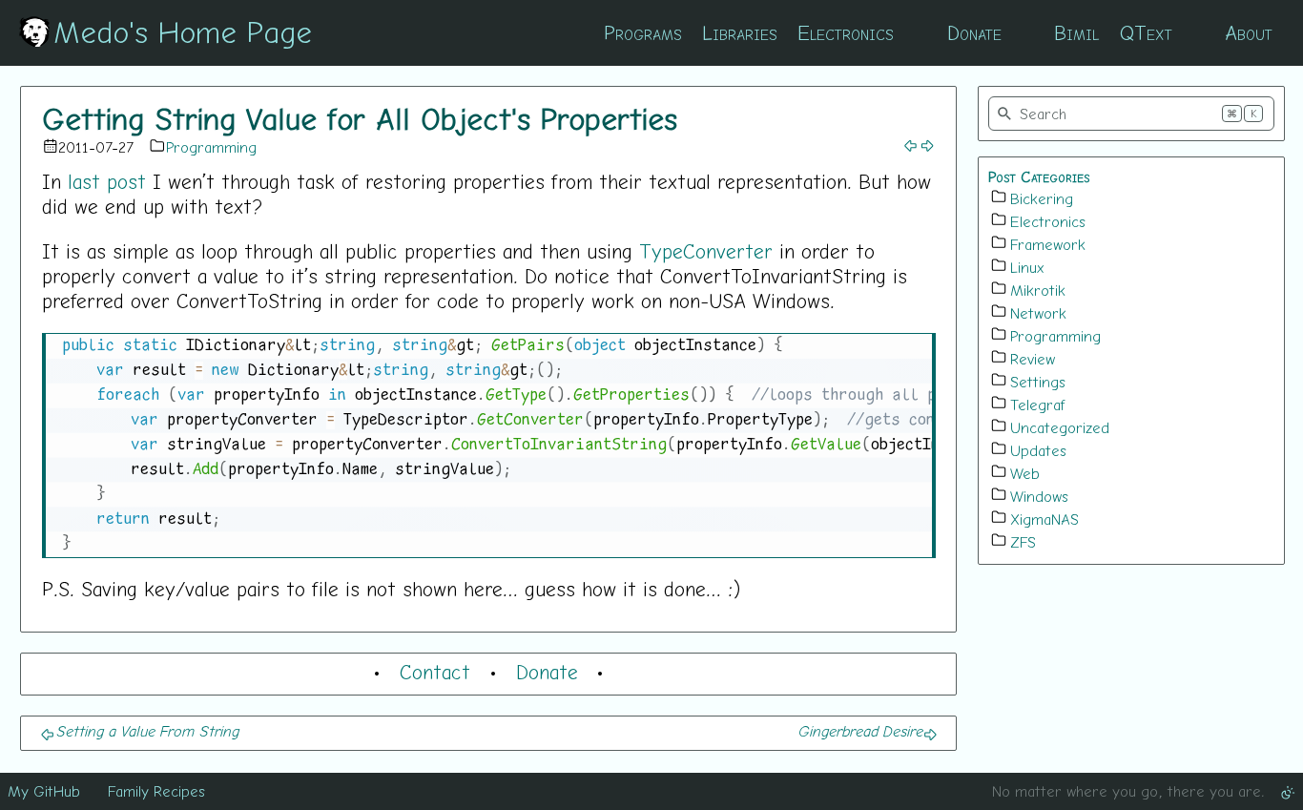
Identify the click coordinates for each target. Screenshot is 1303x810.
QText (1146, 32)
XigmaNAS (1044, 519)
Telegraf (1037, 404)
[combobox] (1131, 113)
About (1248, 32)
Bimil (1076, 32)
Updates (1038, 450)
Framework (1048, 244)
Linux (1027, 267)
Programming (211, 146)
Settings (1037, 381)
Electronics (845, 32)
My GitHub (44, 790)
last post (107, 181)
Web (1025, 473)
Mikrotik (1037, 290)
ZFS (1023, 541)
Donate (974, 32)
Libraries (739, 32)
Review (1032, 358)
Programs (643, 32)
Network (1038, 312)
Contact (435, 671)
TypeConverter (706, 251)
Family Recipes (156, 790)
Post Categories (1039, 176)
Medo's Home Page (182, 31)
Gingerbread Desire (859, 730)
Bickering (1041, 198)
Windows (1039, 496)
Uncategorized (1059, 427)
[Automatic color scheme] (1287, 790)
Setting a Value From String (146, 730)
